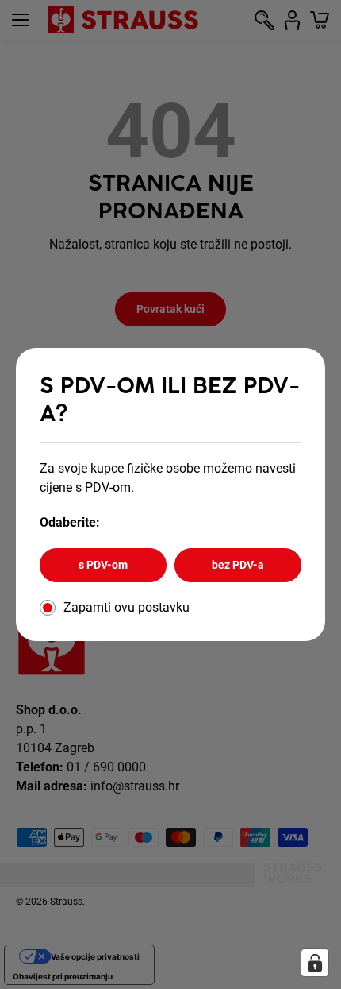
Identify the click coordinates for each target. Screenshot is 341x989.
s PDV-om (103, 564)
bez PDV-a (238, 564)
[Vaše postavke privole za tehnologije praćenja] (314, 962)
